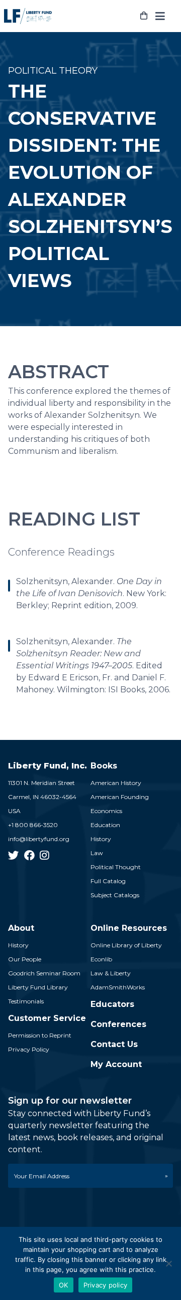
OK (63, 1285)
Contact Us (114, 1044)
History (100, 839)
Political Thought (115, 867)
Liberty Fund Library (38, 987)
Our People (24, 959)
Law (96, 853)
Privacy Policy (28, 1049)
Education (105, 825)
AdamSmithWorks (117, 987)
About (21, 928)
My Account (116, 1064)
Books (103, 765)
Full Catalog (108, 881)
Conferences (118, 1024)
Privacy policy (105, 1285)
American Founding (119, 797)
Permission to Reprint (39, 1035)
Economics (106, 811)
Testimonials (26, 1001)
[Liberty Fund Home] (28, 16)
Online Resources (128, 928)
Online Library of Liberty (126, 945)
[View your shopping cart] (143, 16)
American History (115, 783)
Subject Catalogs (114, 895)
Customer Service (47, 1018)
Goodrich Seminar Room (44, 973)
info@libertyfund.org (38, 839)
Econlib (101, 959)
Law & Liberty (110, 973)
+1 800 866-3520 (33, 825)
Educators (112, 1004)
